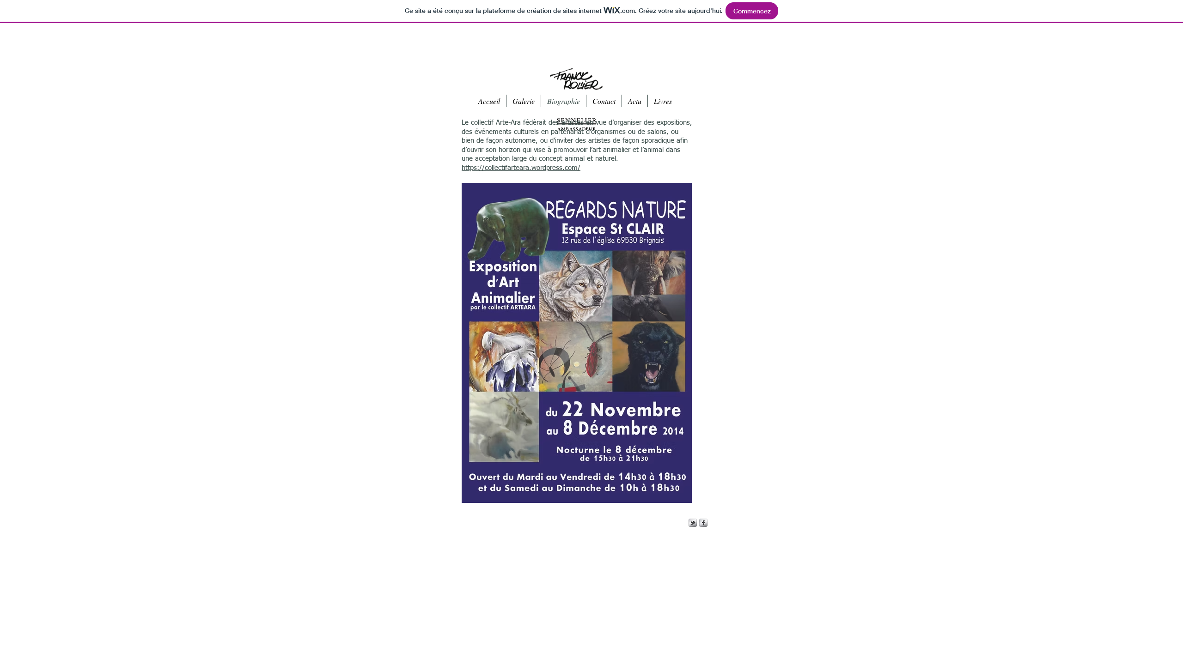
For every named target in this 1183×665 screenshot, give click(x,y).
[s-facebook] (703, 523)
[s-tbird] (693, 523)
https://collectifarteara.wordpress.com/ (521, 167)
